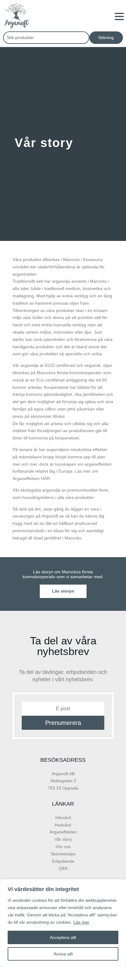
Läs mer (81, 922)
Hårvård (63, 817)
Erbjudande (63, 861)
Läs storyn (63, 591)
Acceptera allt (63, 937)
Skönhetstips (63, 853)
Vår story (63, 839)
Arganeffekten (63, 831)
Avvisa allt (63, 953)
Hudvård (63, 824)
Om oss (63, 846)
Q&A (63, 868)
